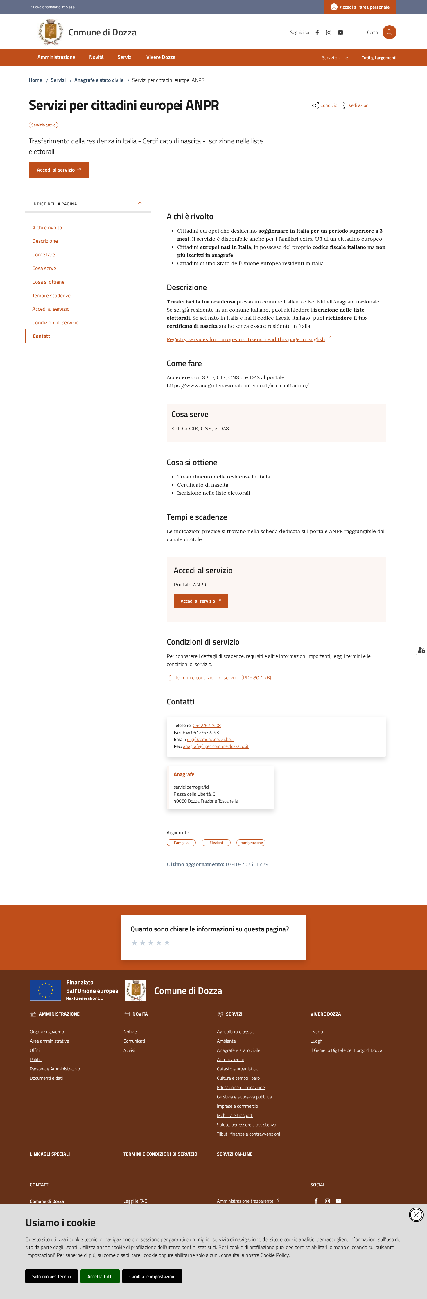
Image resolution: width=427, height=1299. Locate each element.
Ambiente (226, 1040)
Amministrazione (59, 1014)
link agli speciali (50, 1154)
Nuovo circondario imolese (53, 7)
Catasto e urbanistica (237, 1068)
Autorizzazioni (230, 1059)
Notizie (130, 1031)
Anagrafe (184, 774)
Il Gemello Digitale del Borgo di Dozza (346, 1050)
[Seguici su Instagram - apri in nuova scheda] (326, 31)
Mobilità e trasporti (235, 1115)
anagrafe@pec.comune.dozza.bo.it (216, 746)
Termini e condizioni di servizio (160, 1154)
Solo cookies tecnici (51, 1276)
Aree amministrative (49, 1040)
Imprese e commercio (237, 1105)
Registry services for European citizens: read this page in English (246, 339)
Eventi (317, 1031)
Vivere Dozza (326, 1014)
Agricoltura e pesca (235, 1031)
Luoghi (317, 1040)
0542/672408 (207, 725)
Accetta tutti (100, 1276)
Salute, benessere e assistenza (246, 1124)
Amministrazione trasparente (245, 1200)
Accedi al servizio (56, 170)
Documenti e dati (46, 1078)
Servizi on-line (234, 1154)
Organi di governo (47, 1031)
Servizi (58, 80)
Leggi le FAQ (135, 1200)
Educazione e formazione (241, 1087)
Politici (36, 1059)
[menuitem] (56, 57)
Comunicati (134, 1040)
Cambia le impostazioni (152, 1276)
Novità (140, 1014)
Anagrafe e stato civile (98, 80)
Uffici (35, 1050)
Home (35, 80)
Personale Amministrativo (55, 1068)
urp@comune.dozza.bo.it (210, 739)
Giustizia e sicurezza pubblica (244, 1096)
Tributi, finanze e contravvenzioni (248, 1133)
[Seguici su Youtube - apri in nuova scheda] (338, 31)
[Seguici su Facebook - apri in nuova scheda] (315, 31)
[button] (390, 32)
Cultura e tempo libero (238, 1078)
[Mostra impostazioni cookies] (421, 650)
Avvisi (129, 1050)
